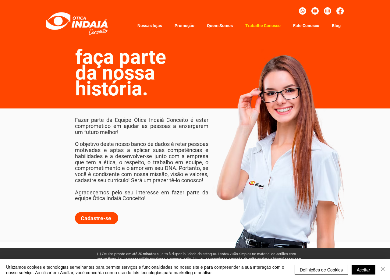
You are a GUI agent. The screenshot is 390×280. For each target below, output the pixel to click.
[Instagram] (327, 11)
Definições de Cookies (321, 270)
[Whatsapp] (302, 11)
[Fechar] (382, 269)
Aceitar (363, 270)
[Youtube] (315, 11)
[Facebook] (340, 11)
